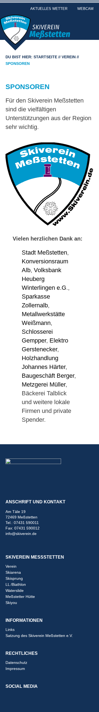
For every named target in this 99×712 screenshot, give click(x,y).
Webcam (85, 9)
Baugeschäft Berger (48, 375)
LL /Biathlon (16, 584)
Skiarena (13, 572)
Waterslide (15, 590)
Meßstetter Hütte (20, 596)
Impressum (15, 668)
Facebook (10, 696)
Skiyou (11, 602)
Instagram (21, 696)
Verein (69, 57)
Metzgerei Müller (43, 384)
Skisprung (14, 578)
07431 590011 (26, 522)
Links (10, 629)
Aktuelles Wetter (48, 9)
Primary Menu (87, 23)
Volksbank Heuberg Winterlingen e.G (44, 279)
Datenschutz (16, 662)
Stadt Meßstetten (44, 252)
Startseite (45, 57)
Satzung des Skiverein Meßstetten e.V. (39, 635)
